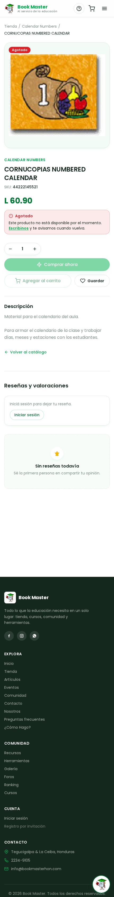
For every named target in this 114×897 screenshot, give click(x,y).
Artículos (12, 679)
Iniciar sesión (27, 415)
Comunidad (15, 695)
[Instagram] (22, 636)
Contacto (13, 703)
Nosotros (12, 711)
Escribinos (19, 228)
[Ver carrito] (91, 8)
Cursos (10, 792)
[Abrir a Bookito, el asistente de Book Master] (101, 884)
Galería (10, 768)
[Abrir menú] (104, 8)
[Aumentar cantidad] (35, 249)
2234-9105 (20, 860)
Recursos (12, 753)
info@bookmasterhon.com (36, 868)
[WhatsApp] (34, 636)
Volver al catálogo (28, 352)
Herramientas (16, 761)
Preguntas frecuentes (24, 719)
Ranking (11, 784)
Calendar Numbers (39, 26)
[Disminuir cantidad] (10, 249)
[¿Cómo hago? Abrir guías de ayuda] (79, 8)
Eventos (11, 687)
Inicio (9, 663)
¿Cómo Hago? (17, 727)
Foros (9, 776)
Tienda (10, 26)
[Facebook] (9, 636)
